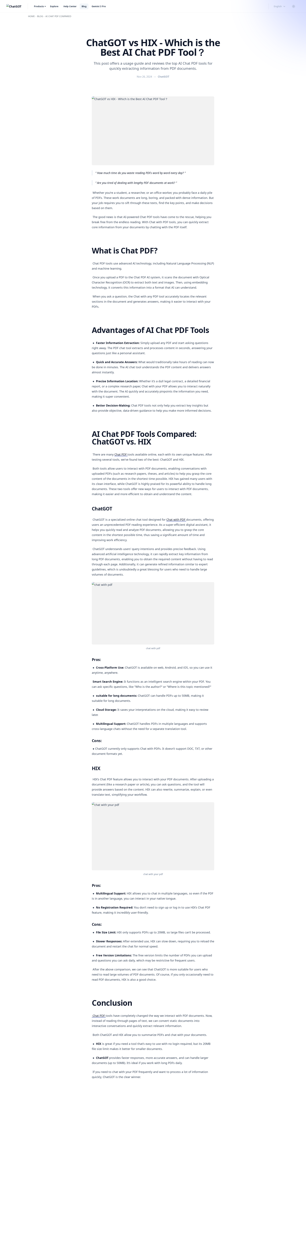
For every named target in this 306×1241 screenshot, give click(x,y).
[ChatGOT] (13, 6)
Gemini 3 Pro (99, 6)
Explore (54, 6)
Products (39, 6)
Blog (84, 6)
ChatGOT (163, 76)
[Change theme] (293, 6)
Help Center (69, 6)
